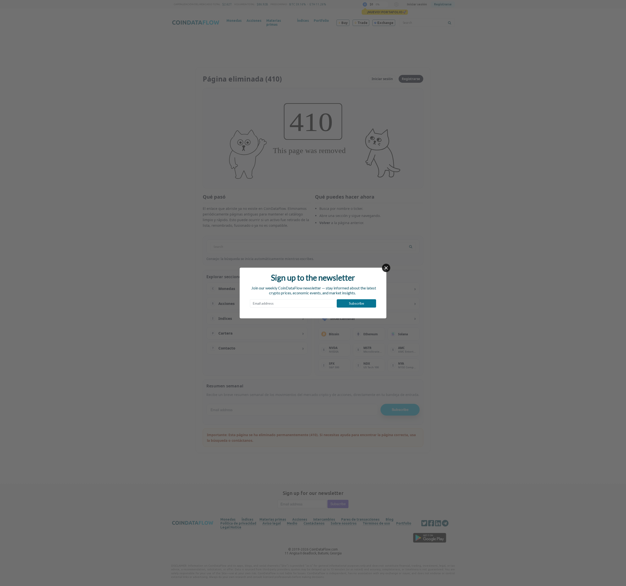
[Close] (386, 268)
